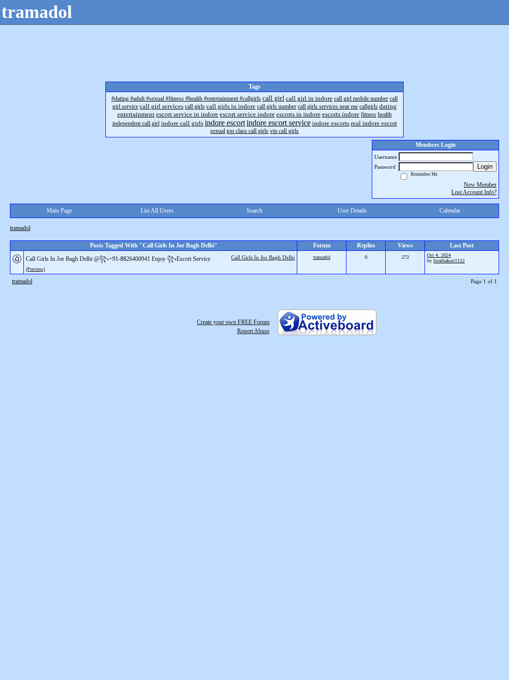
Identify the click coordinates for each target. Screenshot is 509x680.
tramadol (20, 228)
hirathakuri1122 (449, 260)
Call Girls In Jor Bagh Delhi (263, 257)
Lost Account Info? (474, 192)
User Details (352, 210)
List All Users (157, 210)
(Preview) (35, 269)
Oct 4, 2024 (439, 255)
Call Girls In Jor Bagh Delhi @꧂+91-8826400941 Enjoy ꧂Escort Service (118, 258)
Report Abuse (253, 331)
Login (485, 166)
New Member (480, 184)
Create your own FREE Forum (233, 322)
